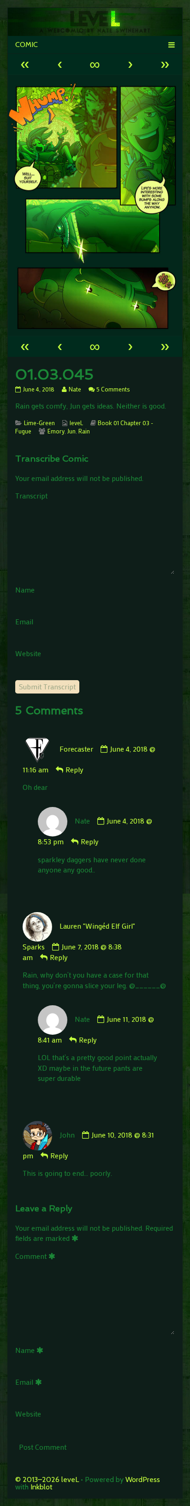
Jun (71, 431)
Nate (74, 389)
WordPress (142, 1479)
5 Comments (113, 389)
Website (28, 653)
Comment (37, 1256)
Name (25, 589)
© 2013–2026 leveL (47, 1479)
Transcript (31, 495)
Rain (84, 431)
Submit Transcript (47, 686)
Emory (56, 431)
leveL (76, 423)
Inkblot (41, 1486)
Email (24, 621)
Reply (74, 769)
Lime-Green (39, 423)
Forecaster (76, 748)
